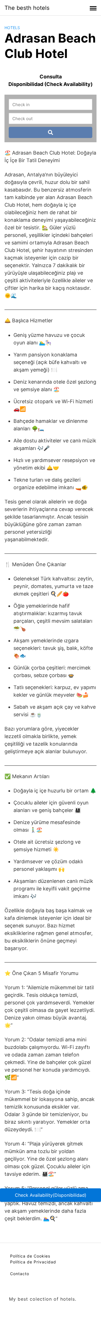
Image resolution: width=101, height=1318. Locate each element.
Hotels (12, 27)
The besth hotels (26, 8)
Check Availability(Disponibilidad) (50, 1195)
